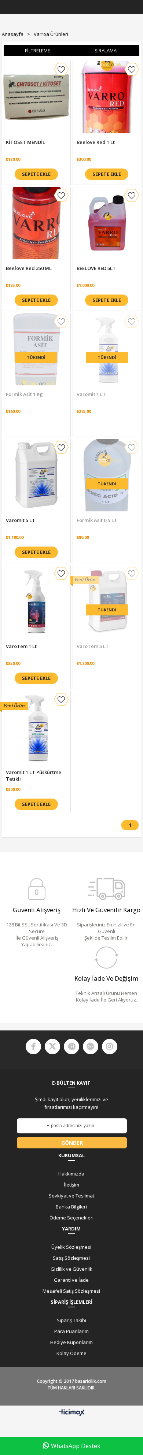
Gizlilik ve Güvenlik (71, 1269)
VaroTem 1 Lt (21, 646)
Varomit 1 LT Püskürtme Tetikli (33, 775)
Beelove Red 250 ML (29, 268)
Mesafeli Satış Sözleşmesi (71, 1291)
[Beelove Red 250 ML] (36, 223)
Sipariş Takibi (71, 1320)
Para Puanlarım (71, 1331)
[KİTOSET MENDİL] (36, 97)
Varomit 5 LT (20, 520)
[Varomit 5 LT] (36, 475)
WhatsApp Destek (75, 1446)
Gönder (72, 1142)
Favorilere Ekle (61, 69)
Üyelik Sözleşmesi (71, 1247)
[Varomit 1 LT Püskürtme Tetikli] (36, 727)
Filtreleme (37, 50)
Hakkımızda (71, 1173)
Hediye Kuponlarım (71, 1342)
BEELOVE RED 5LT (96, 268)
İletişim (71, 1184)
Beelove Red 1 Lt (96, 142)
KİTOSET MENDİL (25, 142)
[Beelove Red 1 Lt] (107, 97)
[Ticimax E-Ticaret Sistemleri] (72, 1413)
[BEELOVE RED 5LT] (107, 223)
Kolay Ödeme (71, 1353)
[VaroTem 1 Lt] (36, 601)
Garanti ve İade (71, 1280)
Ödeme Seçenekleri (72, 1217)
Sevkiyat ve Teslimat (71, 1195)
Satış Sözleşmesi (71, 1258)
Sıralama (106, 50)
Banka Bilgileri (71, 1206)
